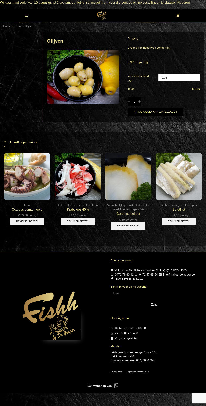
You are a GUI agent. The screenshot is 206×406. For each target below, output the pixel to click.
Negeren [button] (183, 2)
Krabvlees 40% (78, 209)
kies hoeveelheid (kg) (138, 78)
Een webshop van (99, 385)
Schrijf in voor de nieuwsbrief (129, 286)
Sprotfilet (178, 209)
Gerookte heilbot (128, 213)
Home (7, 26)
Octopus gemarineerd (27, 209)
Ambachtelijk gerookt (119, 205)
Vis (142, 209)
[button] (26, 16)
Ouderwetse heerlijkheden (73, 205)
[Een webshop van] (116, 385)
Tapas (18, 26)
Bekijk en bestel (27, 221)
